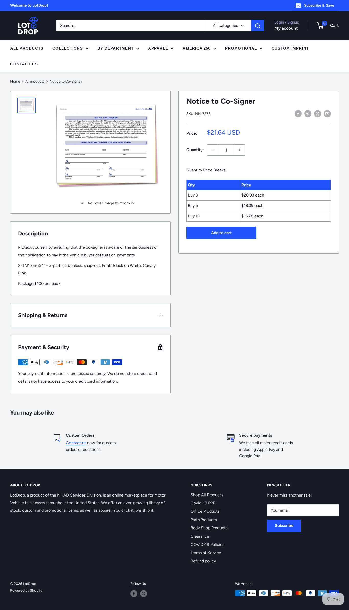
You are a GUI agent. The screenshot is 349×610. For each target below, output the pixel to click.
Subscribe (284, 525)
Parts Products (204, 519)
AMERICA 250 (197, 48)
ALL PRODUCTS (26, 48)
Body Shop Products (209, 527)
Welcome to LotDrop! (29, 5)
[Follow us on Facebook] (133, 593)
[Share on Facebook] (298, 113)
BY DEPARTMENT (115, 48)
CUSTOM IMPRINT (290, 48)
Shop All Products (207, 494)
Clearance (200, 536)
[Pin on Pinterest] (307, 113)
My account (286, 28)
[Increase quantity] (239, 150)
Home (15, 81)
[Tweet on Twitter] (317, 113)
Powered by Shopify (26, 590)
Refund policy (203, 561)
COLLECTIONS (67, 48)
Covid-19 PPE (203, 503)
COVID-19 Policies (207, 544)
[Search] (257, 25)
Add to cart (221, 232)
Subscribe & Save (319, 5)
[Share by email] (327, 113)
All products (34, 81)
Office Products (205, 511)
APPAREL (158, 48)
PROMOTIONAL (241, 48)
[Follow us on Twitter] (143, 593)
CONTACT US (24, 64)
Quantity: (195, 149)
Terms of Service (206, 552)
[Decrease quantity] (212, 150)
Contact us (76, 442)
